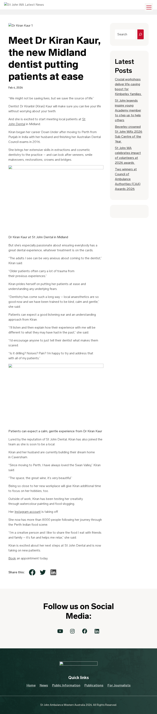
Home (31, 685)
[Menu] (149, 7)
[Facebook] (32, 572)
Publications (93, 685)
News (44, 685)
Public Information (66, 685)
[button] (60, 631)
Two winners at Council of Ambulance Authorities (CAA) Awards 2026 (127, 179)
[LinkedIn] (53, 572)
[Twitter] (42, 572)
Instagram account (28, 512)
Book (12, 558)
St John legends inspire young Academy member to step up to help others (128, 110)
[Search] (140, 34)
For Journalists (119, 685)
